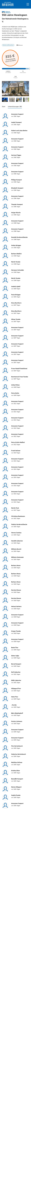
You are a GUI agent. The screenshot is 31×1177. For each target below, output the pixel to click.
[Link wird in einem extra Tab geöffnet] (8, 5)
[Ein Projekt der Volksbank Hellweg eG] (11, 12)
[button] (28, 4)
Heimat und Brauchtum (8, 45)
